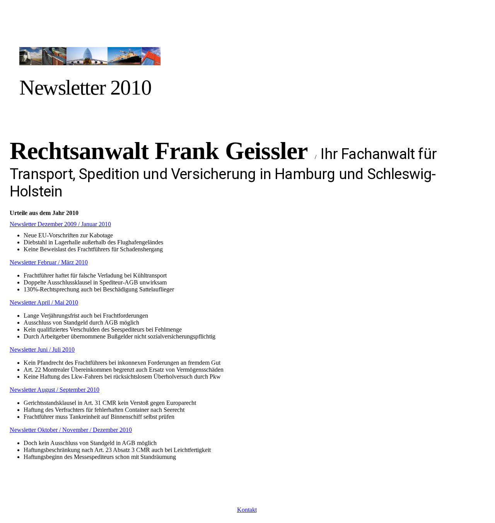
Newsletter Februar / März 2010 (49, 262)
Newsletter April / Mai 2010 (44, 302)
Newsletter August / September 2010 (54, 389)
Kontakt (247, 509)
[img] (89, 51)
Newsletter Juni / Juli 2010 (42, 349)
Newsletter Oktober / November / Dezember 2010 (71, 430)
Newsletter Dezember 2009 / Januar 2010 (60, 224)
